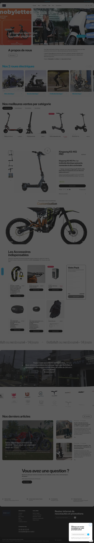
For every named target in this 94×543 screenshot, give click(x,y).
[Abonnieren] (88, 534)
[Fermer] (90, 525)
